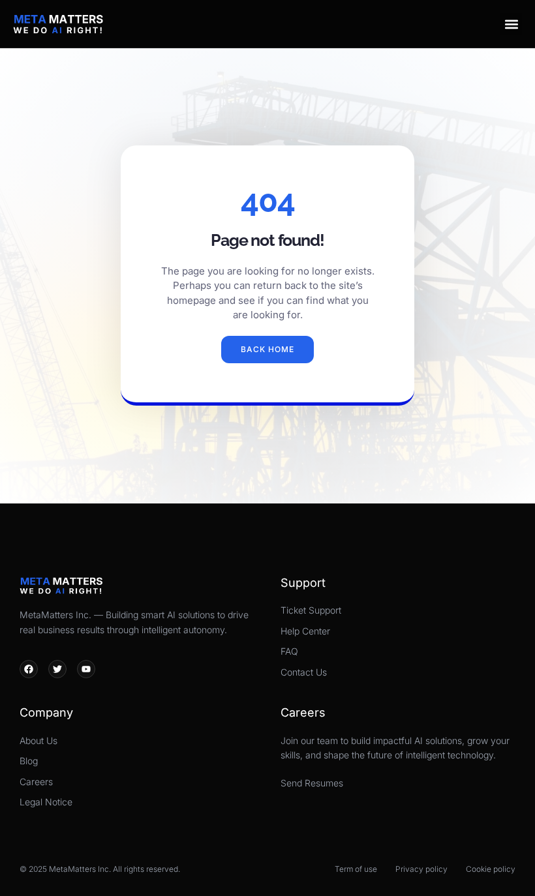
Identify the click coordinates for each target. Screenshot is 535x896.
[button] (511, 24)
